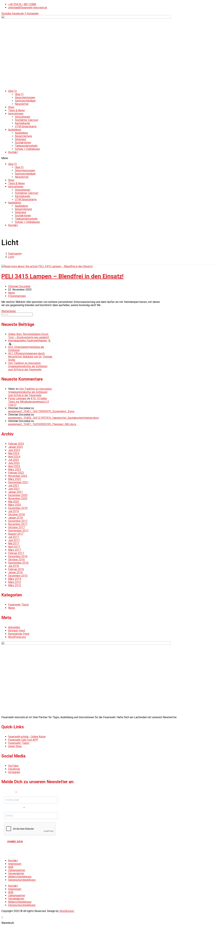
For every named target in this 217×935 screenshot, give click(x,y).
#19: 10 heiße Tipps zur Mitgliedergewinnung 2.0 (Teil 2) (28, 402)
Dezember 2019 (17, 508)
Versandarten (16, 873)
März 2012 (14, 585)
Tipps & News (16, 110)
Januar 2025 (15, 447)
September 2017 (18, 530)
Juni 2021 (14, 488)
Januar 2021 (15, 492)
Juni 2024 (14, 450)
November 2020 (17, 498)
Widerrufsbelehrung (19, 876)
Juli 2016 (13, 566)
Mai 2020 (13, 501)
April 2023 (14, 466)
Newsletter (22, 104)
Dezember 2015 (17, 575)
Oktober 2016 (16, 559)
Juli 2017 (13, 537)
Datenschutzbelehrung (21, 879)
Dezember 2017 (17, 521)
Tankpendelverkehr (26, 145)
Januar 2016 (15, 572)
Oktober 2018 (16, 514)
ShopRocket (66, 911)
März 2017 (14, 550)
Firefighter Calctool (26, 120)
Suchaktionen (23, 142)
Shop (11, 107)
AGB (10, 867)
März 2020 (14, 504)
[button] (108, 158)
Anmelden (14, 627)
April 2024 (14, 456)
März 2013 (14, 582)
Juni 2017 (14, 540)
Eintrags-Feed (16, 630)
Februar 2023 (16, 472)
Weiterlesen (8, 311)
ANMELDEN (15, 841)
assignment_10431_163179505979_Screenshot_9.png (41, 411)
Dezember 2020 (17, 495)
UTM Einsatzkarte (26, 126)
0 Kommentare (17, 296)
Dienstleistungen (25, 97)
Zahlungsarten (16, 870)
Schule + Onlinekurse (27, 149)
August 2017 (15, 533)
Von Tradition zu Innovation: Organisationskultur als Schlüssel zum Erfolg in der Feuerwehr (27, 366)
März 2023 (14, 469)
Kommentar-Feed (18, 633)
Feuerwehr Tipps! (18, 604)
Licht (11, 256)
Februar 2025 (16, 443)
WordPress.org (17, 637)
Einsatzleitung (23, 136)
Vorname (10, 792)
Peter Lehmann (17, 398)
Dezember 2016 (17, 556)
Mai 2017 (13, 543)
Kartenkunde (22, 123)
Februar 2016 (16, 569)
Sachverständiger (25, 100)
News (11, 292)
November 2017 (17, 524)
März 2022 (14, 479)
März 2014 (14, 578)
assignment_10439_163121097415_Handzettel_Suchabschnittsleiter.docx (53, 417)
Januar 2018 (15, 517)
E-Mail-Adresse (14, 808)
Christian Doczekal (19, 286)
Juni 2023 (14, 463)
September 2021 (18, 482)
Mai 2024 (13, 453)
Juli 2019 (13, 511)
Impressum (14, 863)
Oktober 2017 (16, 527)
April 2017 (14, 546)
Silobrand (20, 139)
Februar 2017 (16, 553)
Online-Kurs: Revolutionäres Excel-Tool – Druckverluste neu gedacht (28, 336)
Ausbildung (14, 129)
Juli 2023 (13, 459)
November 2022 (17, 475)
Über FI (12, 91)
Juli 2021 (13, 485)
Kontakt (13, 152)
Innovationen (15, 113)
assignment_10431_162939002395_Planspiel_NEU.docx (42, 424)
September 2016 (18, 562)
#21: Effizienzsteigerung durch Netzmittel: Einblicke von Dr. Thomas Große (30, 356)
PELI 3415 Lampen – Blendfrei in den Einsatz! (62, 276)
